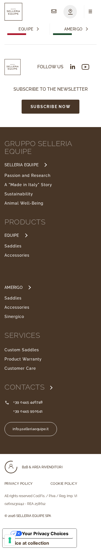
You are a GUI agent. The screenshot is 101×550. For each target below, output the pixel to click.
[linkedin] (72, 66)
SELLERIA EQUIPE (21, 165)
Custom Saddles (21, 350)
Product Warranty (23, 359)
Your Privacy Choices (45, 533)
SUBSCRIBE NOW (50, 106)
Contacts (25, 387)
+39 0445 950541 (28, 411)
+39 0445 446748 (28, 402)
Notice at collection (28, 543)
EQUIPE (11, 235)
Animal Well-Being (23, 203)
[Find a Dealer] (70, 11)
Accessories (16, 255)
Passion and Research (27, 175)
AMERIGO (13, 287)
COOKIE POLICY (63, 484)
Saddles (13, 246)
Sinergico (14, 316)
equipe (26, 29)
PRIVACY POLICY (18, 484)
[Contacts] (53, 11)
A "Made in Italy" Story (28, 184)
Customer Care (20, 368)
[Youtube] (85, 67)
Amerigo (73, 29)
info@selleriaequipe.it (31, 429)
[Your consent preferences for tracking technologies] (9, 540)
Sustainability (18, 194)
